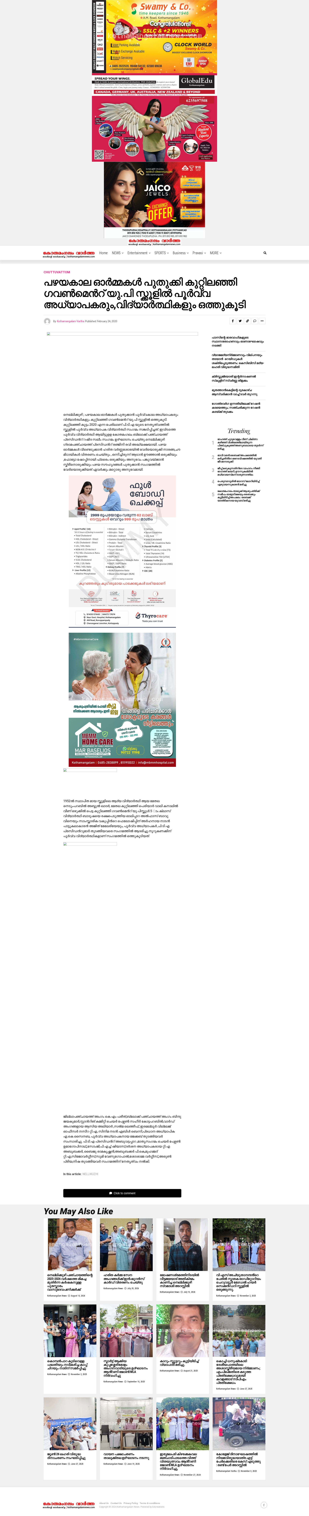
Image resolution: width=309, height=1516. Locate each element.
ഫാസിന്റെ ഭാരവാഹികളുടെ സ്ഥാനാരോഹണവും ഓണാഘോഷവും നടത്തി (238, 341)
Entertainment (137, 253)
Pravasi (198, 253)
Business (179, 253)
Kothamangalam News (57, 1296)
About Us (104, 1503)
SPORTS (160, 253)
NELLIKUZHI (90, 1174)
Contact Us (116, 1503)
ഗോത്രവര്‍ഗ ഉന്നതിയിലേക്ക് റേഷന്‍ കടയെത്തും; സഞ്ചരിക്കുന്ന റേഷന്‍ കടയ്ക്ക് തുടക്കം (236, 407)
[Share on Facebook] (233, 321)
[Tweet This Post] (240, 321)
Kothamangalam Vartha (70, 321)
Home (103, 253)
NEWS (116, 253)
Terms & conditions (150, 1503)
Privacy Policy (131, 1503)
